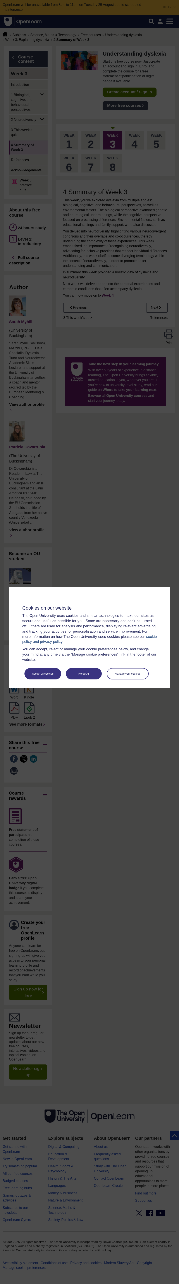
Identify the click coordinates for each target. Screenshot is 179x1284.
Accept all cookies (42, 673)
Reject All (84, 673)
